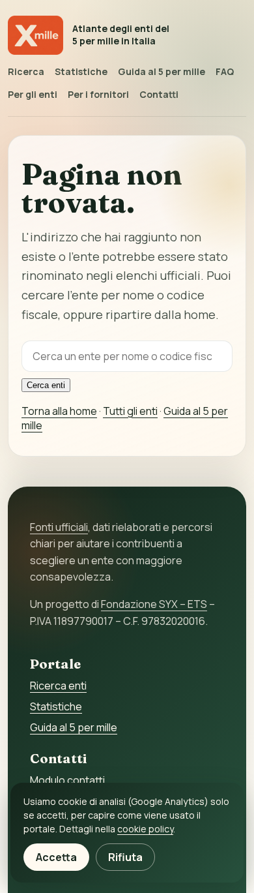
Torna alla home (59, 411)
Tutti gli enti (130, 411)
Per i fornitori (98, 94)
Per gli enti (32, 94)
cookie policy (145, 829)
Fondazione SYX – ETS (154, 604)
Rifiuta (125, 857)
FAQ (225, 71)
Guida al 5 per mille (161, 71)
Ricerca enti (58, 685)
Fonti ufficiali (59, 527)
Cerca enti (46, 385)
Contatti (158, 94)
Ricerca (26, 71)
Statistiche (81, 71)
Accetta (56, 857)
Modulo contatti (67, 780)
